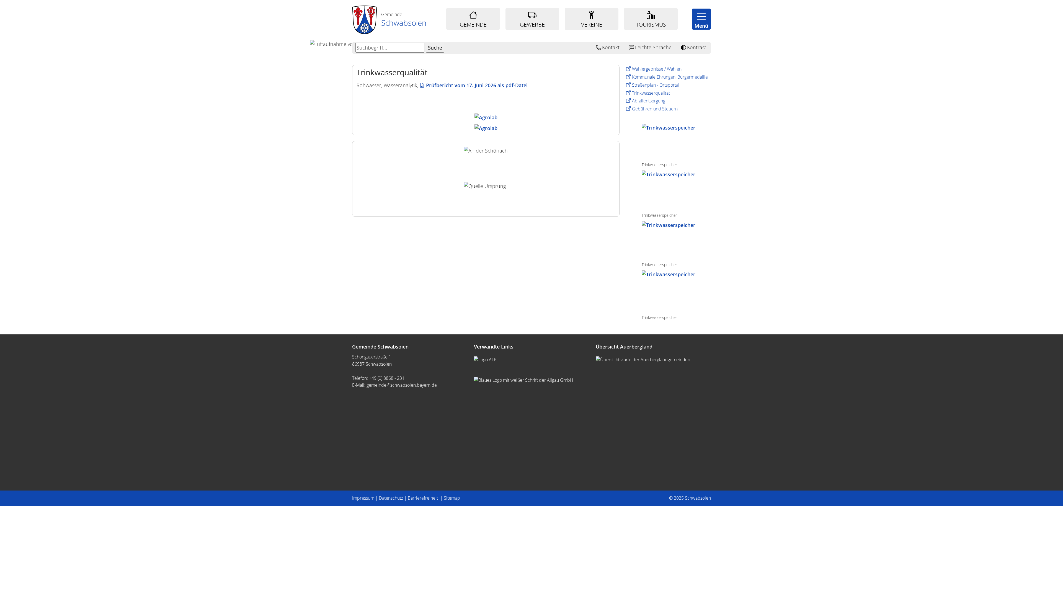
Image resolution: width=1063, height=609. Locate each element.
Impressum (363, 498)
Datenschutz (391, 498)
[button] (701, 19)
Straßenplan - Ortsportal (655, 85)
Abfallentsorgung (648, 101)
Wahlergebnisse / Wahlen (657, 69)
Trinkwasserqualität (651, 93)
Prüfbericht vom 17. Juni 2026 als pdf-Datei (477, 85)
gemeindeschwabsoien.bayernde (402, 385)
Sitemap (452, 498)
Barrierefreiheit (423, 498)
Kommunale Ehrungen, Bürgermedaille (670, 77)
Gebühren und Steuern (655, 109)
